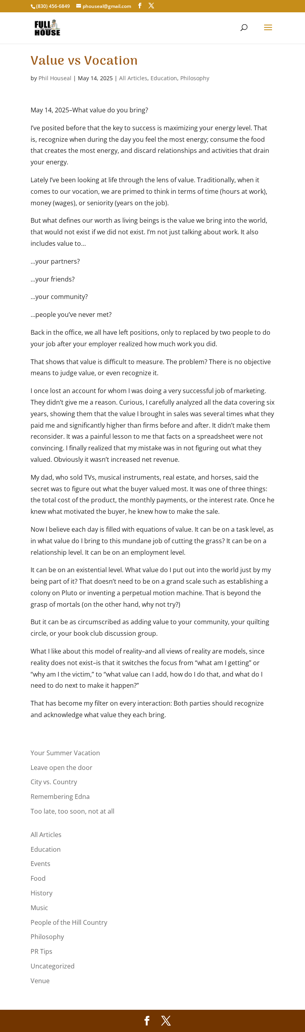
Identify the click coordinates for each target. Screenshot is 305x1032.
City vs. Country (54, 781)
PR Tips (41, 951)
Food (38, 878)
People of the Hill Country (69, 922)
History (41, 893)
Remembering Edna (60, 796)
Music (39, 907)
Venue (40, 980)
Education (164, 78)
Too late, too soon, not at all (72, 811)
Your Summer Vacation (65, 752)
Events (40, 863)
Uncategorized (53, 966)
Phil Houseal (55, 78)
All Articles (133, 78)
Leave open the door (62, 767)
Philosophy (194, 78)
